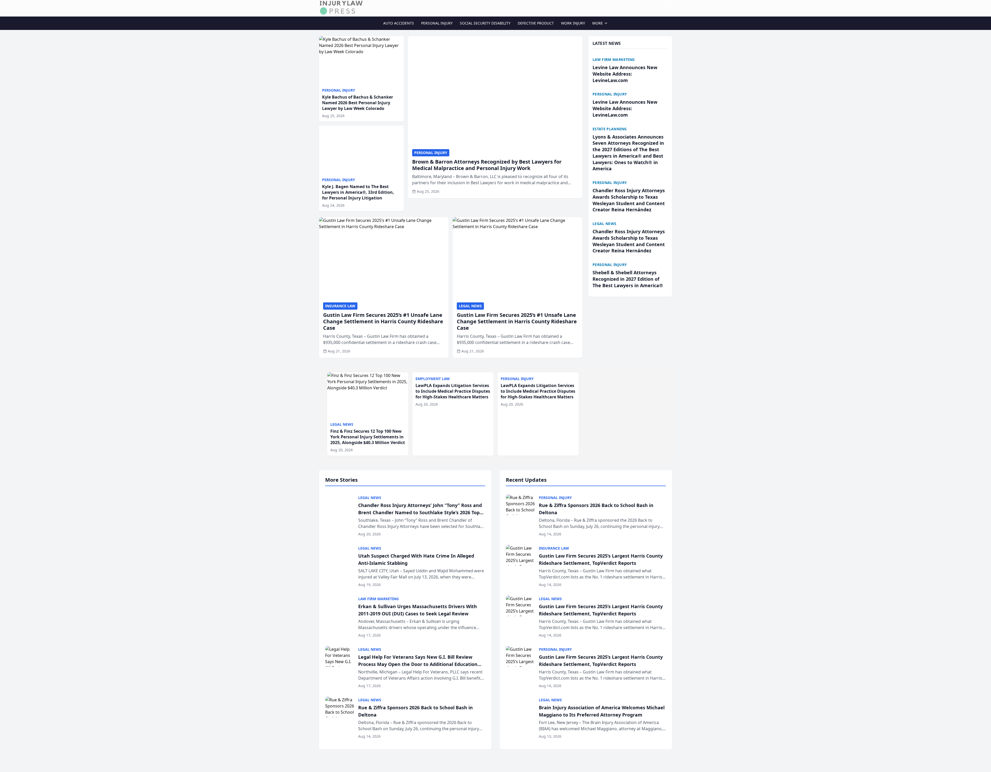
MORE (597, 23)
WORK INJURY (573, 23)
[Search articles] (669, 7)
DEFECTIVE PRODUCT (536, 23)
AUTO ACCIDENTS (398, 23)
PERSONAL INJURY (437, 23)
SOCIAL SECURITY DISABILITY (485, 23)
